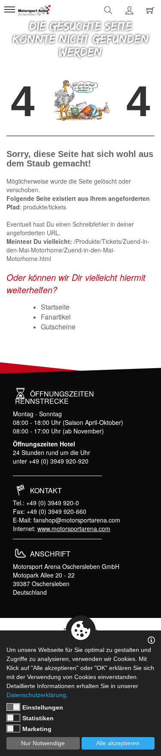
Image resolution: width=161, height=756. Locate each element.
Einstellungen (42, 707)
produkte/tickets (44, 207)
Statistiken (38, 718)
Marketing (37, 728)
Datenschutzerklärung (36, 694)
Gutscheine (58, 327)
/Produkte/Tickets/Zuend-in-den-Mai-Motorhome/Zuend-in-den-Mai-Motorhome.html (77, 250)
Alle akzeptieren (118, 743)
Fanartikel (56, 317)
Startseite (55, 307)
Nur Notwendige (43, 743)
